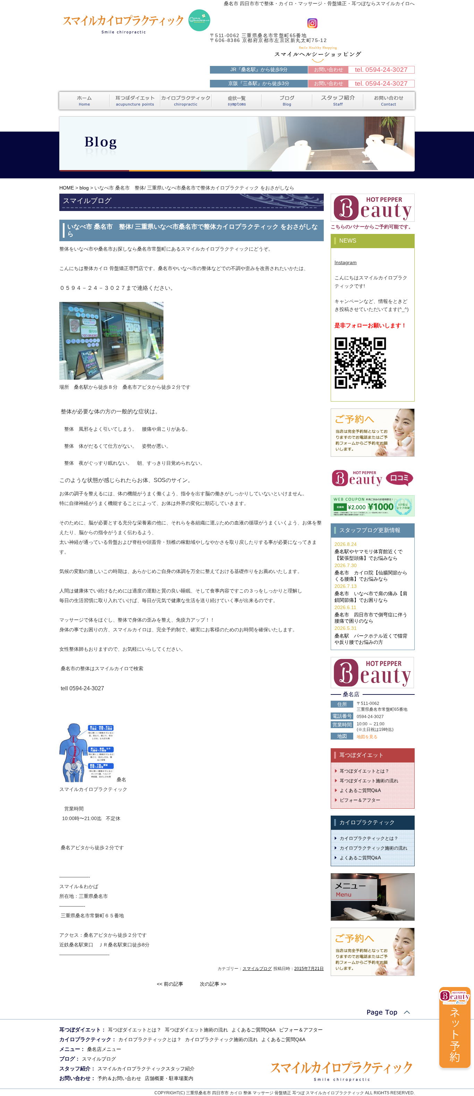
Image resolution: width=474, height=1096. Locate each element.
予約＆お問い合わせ (119, 1078)
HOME (66, 188)
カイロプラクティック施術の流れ (373, 848)
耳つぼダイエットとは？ (364, 771)
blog (84, 188)
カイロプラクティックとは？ (369, 838)
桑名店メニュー (104, 1049)
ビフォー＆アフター (360, 800)
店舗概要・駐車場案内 (169, 1078)
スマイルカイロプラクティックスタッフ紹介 (146, 1068)
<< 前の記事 (170, 984)
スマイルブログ (257, 968)
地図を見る (367, 736)
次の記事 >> (213, 984)
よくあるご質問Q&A (360, 790)
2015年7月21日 (309, 968)
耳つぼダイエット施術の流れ (369, 780)
